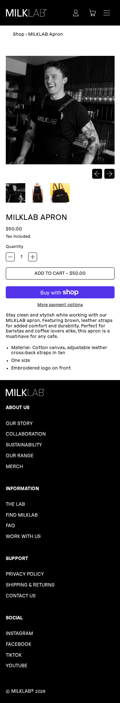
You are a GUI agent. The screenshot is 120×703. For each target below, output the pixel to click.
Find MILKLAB (22, 515)
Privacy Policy (25, 574)
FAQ (10, 525)
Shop (18, 34)
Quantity (14, 247)
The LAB (15, 504)
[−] (10, 256)
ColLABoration (26, 434)
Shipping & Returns (30, 585)
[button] (15, 193)
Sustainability (24, 445)
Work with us (23, 536)
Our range (20, 455)
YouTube (17, 665)
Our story (19, 423)
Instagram (19, 633)
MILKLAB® (22, 691)
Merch (14, 466)
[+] (32, 256)
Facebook (18, 644)
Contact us (21, 596)
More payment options (60, 305)
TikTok (14, 655)
